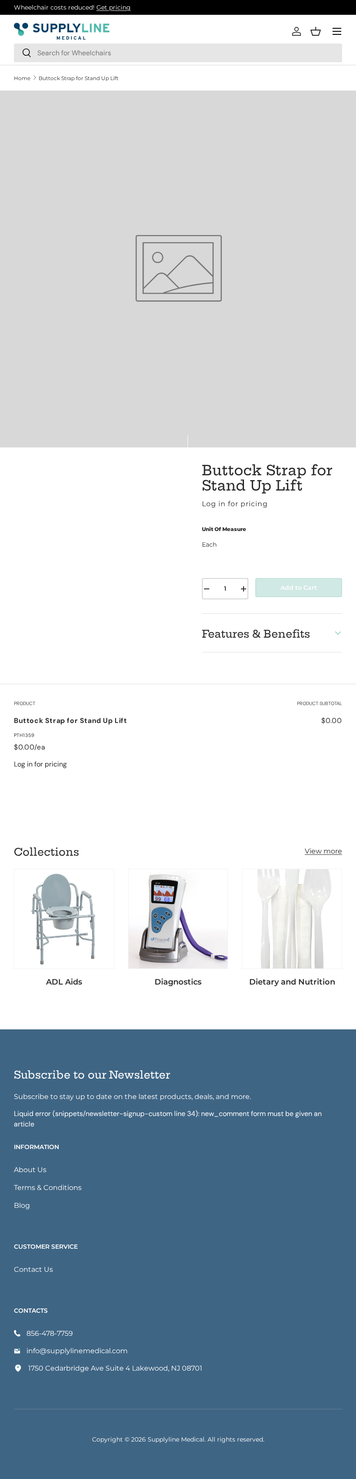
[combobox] (178, 53)
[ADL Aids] (64, 919)
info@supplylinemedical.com (77, 1350)
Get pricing (113, 7)
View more (323, 850)
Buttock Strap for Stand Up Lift (79, 78)
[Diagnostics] (178, 919)
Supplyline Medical (176, 1439)
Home (22, 78)
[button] (315, 31)
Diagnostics (178, 981)
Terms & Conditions (48, 1187)
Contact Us (33, 1269)
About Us (30, 1169)
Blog (22, 1205)
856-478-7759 (49, 1333)
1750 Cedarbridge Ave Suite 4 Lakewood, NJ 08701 (115, 1367)
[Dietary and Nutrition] (292, 919)
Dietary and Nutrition (292, 981)
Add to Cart (298, 587)
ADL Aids (64, 981)
